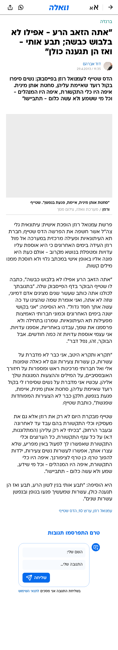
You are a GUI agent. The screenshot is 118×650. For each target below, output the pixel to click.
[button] (94, 7)
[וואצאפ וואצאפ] (21, 7)
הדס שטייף (68, 511)
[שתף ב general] (10, 7)
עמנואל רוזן (102, 511)
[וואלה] (59, 7)
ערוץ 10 (85, 511)
